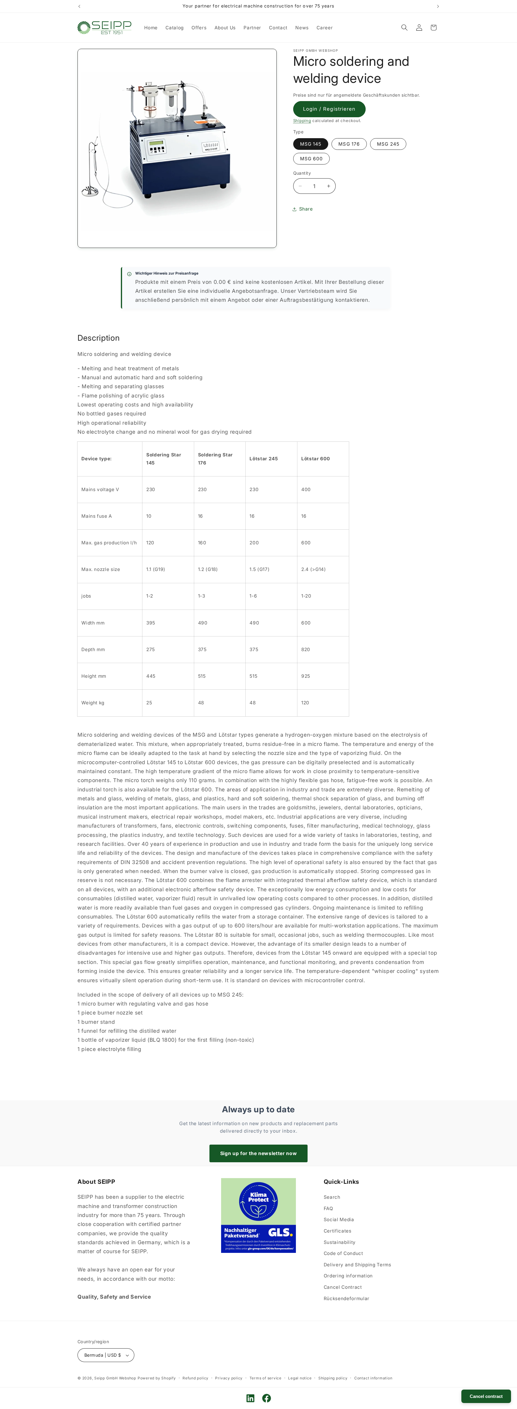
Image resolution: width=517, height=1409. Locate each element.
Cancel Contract (343, 1287)
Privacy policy (229, 1378)
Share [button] (306, 209)
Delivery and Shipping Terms (357, 1265)
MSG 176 (349, 144)
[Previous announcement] (79, 6)
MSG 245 (388, 144)
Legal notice (299, 1378)
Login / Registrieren (329, 109)
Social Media (339, 1219)
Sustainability (340, 1242)
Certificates (338, 1231)
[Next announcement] (438, 6)
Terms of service (266, 1378)
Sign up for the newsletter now (258, 1153)
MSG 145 (311, 144)
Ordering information (348, 1276)
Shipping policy (333, 1378)
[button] (404, 27)
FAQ (328, 1208)
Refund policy (196, 1378)
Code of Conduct (343, 1253)
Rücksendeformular (346, 1298)
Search (332, 1197)
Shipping (302, 120)
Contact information (373, 1378)
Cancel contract (486, 1396)
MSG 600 (311, 159)
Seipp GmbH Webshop (115, 1378)
